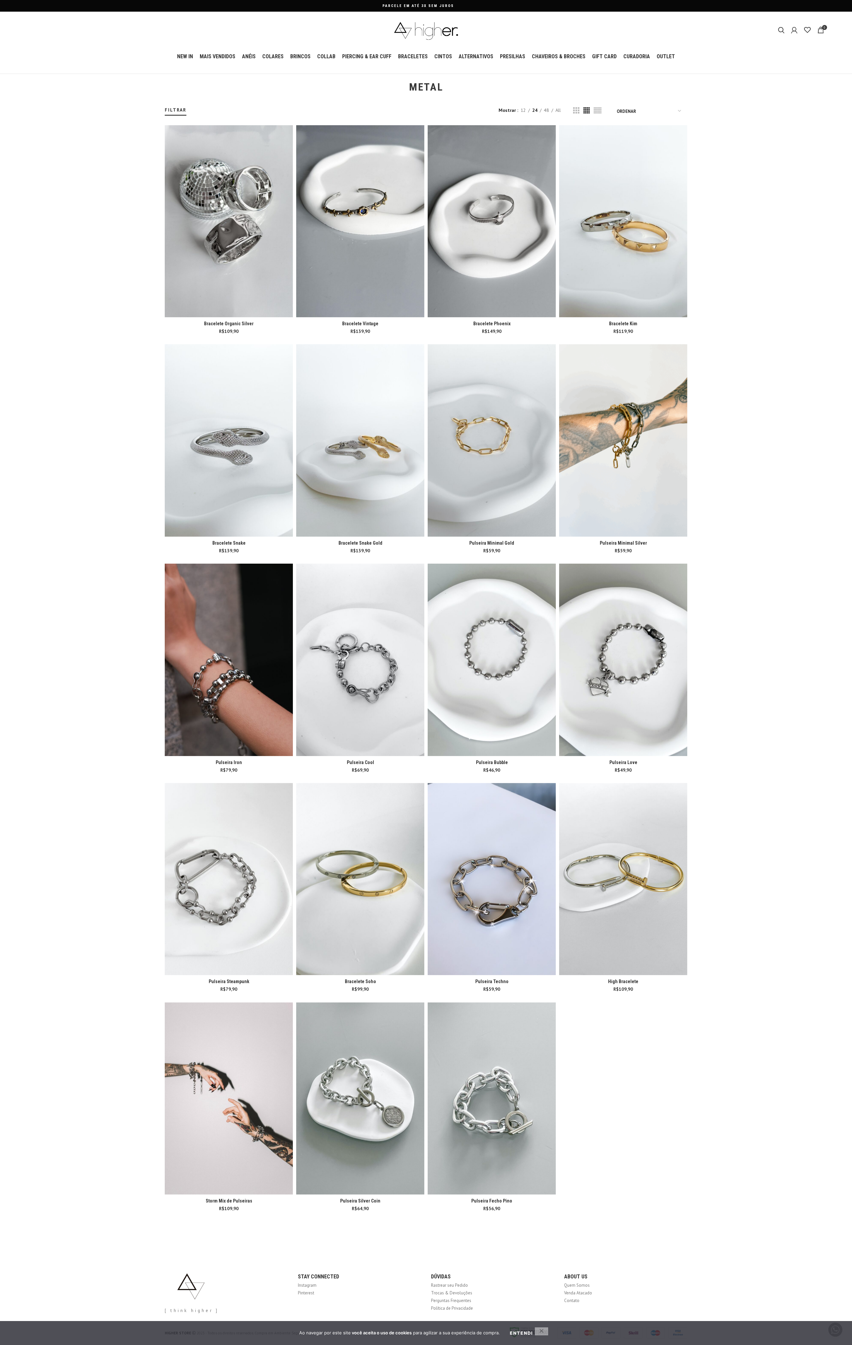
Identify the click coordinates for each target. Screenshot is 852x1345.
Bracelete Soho (360, 981)
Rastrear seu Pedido (449, 1285)
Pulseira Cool (360, 762)
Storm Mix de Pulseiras (229, 1201)
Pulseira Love (623, 762)
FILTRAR (175, 110)
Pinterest (306, 1293)
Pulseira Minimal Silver (623, 543)
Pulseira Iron (229, 762)
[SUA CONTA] (794, 30)
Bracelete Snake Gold (360, 543)
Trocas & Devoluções (451, 1293)
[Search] (781, 30)
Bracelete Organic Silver (229, 323)
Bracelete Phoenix (492, 323)
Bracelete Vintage (360, 323)
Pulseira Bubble (492, 762)
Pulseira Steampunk (229, 981)
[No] (541, 1331)
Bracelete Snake (229, 543)
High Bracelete (623, 981)
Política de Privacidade (452, 1308)
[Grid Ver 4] (586, 110)
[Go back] (400, 87)
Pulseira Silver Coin (360, 1201)
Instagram (307, 1285)
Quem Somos (577, 1285)
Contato (571, 1300)
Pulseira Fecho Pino (491, 1201)
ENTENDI (521, 1333)
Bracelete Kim (623, 323)
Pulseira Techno (492, 981)
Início (169, 104)
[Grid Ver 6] (597, 110)
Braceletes (184, 104)
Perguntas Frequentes (451, 1300)
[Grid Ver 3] (576, 110)
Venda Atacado (578, 1293)
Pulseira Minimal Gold (491, 543)
